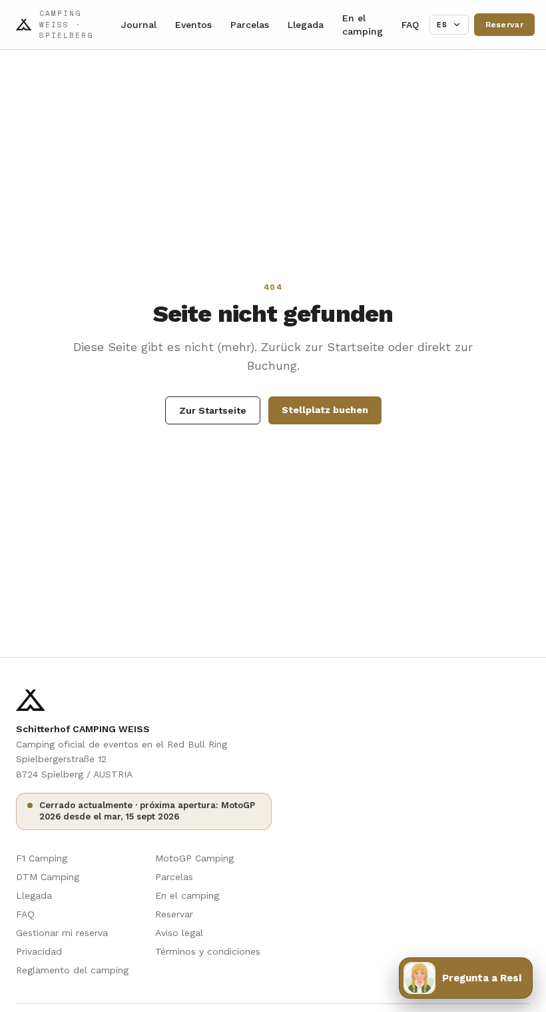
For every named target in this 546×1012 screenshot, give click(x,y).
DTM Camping (47, 876)
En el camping (362, 25)
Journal (138, 24)
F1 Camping (41, 858)
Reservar (504, 24)
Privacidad (39, 951)
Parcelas (249, 24)
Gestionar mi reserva (62, 932)
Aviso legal (179, 932)
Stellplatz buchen (325, 409)
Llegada (306, 24)
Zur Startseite (212, 410)
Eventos (193, 24)
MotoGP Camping (194, 858)
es (442, 24)
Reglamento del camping (72, 970)
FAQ (410, 24)
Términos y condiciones (207, 951)
